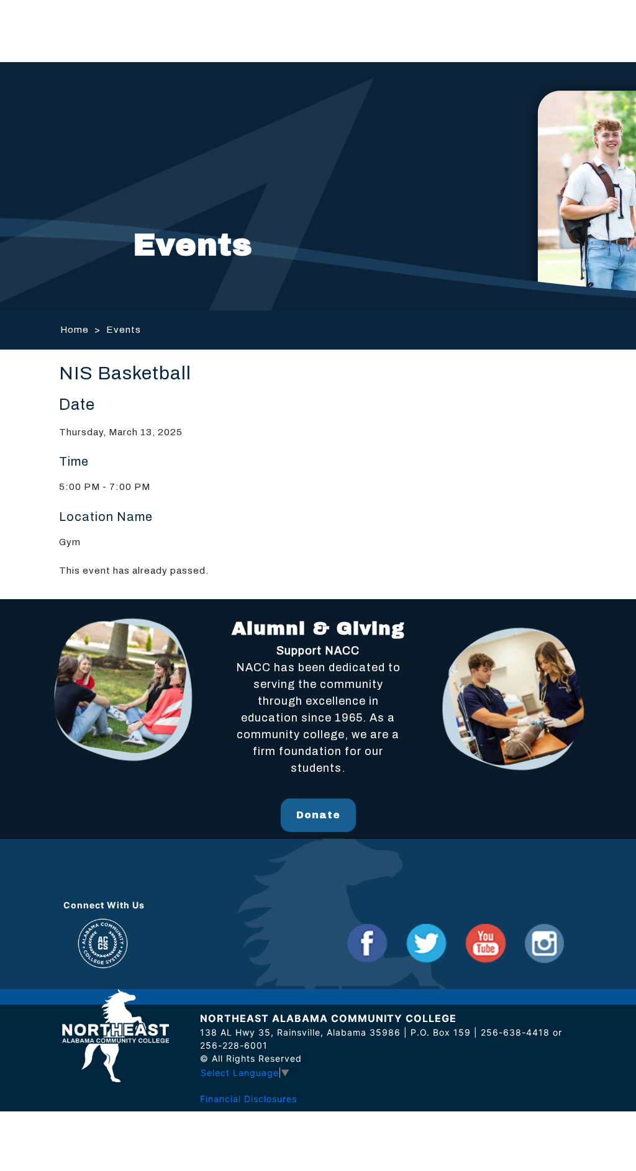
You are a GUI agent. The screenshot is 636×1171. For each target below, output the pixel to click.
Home (74, 330)
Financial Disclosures (248, 1098)
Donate (318, 815)
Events (123, 330)
